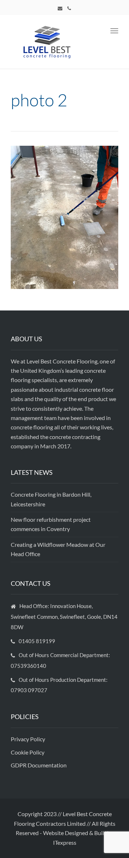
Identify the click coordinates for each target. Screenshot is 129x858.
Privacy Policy (28, 739)
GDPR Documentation (39, 765)
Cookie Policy (28, 752)
